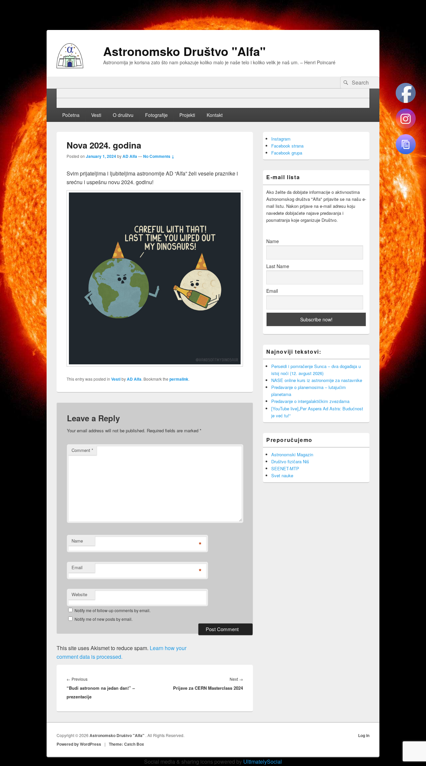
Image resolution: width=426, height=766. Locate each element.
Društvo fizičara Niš (290, 461)
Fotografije (156, 115)
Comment (82, 450)
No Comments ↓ (158, 156)
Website (79, 594)
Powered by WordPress (79, 744)
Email (77, 567)
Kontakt (215, 115)
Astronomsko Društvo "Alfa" (184, 51)
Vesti (96, 115)
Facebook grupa (286, 153)
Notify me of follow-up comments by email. (112, 610)
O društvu (123, 115)
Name (77, 541)
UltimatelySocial (262, 761)
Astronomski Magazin (292, 454)
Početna (71, 115)
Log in (363, 735)
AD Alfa (129, 156)
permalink (178, 379)
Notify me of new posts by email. (103, 619)
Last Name (277, 266)
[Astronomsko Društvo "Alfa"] (70, 66)
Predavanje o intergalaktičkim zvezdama (310, 401)
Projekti (187, 115)
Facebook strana (287, 146)
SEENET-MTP (285, 468)
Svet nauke (282, 475)
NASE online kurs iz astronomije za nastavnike (316, 380)
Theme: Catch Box (126, 744)
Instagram (281, 139)
